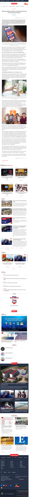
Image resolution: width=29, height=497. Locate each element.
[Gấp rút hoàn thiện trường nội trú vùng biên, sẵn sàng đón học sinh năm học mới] (14, 374)
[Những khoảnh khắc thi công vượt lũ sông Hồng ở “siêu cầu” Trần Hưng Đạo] (21, 405)
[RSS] (1, 487)
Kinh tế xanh (18, 6)
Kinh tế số (13, 6)
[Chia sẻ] (26, 17)
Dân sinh (16, 167)
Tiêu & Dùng (9, 457)
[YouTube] (6, 485)
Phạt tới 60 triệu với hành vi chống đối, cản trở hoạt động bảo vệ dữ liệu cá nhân (7, 177)
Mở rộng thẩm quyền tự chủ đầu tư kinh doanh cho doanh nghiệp (19, 239)
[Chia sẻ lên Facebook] (20, 17)
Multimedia (3, 314)
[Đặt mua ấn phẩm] (26, 3)
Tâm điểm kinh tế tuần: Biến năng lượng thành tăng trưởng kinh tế (7, 341)
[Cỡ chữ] (3, 17)
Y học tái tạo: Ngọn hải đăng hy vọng (20, 341)
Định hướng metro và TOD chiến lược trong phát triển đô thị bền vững (6, 426)
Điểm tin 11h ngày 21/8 (9, 352)
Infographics (22, 314)
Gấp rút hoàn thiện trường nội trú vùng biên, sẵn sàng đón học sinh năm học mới (13, 384)
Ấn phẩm (4, 281)
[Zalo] (10, 485)
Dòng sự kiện (14, 415)
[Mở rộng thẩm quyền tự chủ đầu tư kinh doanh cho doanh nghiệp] (7, 394)
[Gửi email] (23, 17)
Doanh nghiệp (4, 288)
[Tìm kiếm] (3, 3)
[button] (20, 268)
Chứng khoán (3, 457)
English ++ (25, 457)
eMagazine (25, 314)
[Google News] (17, 17)
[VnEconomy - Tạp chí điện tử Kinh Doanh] (14, 455)
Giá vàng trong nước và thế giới (6, 445)
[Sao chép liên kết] (24, 17)
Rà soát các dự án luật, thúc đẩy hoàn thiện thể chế (20, 201)
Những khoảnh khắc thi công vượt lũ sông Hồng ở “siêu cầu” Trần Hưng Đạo (21, 411)
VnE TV (17, 314)
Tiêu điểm (3, 6)
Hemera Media (13, 493)
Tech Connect (20, 457)
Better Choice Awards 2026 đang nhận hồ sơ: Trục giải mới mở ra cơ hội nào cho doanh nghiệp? (19, 227)
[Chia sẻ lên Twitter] (21, 17)
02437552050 (17, 477)
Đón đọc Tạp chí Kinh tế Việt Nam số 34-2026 (19, 218)
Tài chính (10, 6)
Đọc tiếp (3, 199)
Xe (12, 457)
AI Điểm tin (14, 345)
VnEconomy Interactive (19, 445)
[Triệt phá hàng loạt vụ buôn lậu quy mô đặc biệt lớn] (21, 394)
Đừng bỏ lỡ (3, 252)
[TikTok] (8, 485)
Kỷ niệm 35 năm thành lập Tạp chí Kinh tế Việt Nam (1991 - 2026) (21, 426)
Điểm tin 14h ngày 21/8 (9, 347)
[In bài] (2, 17)
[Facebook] (1, 485)
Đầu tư (7, 6)
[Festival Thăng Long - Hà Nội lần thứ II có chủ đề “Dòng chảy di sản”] (7, 405)
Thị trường (22, 6)
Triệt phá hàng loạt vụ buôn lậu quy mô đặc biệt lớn (21, 399)
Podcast (19, 314)
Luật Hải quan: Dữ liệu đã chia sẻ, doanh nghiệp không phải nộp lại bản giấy (7, 193)
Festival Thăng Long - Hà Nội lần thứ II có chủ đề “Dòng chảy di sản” (7, 411)
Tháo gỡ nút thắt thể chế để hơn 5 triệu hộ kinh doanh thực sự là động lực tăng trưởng (20, 209)
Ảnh (1, 472)
